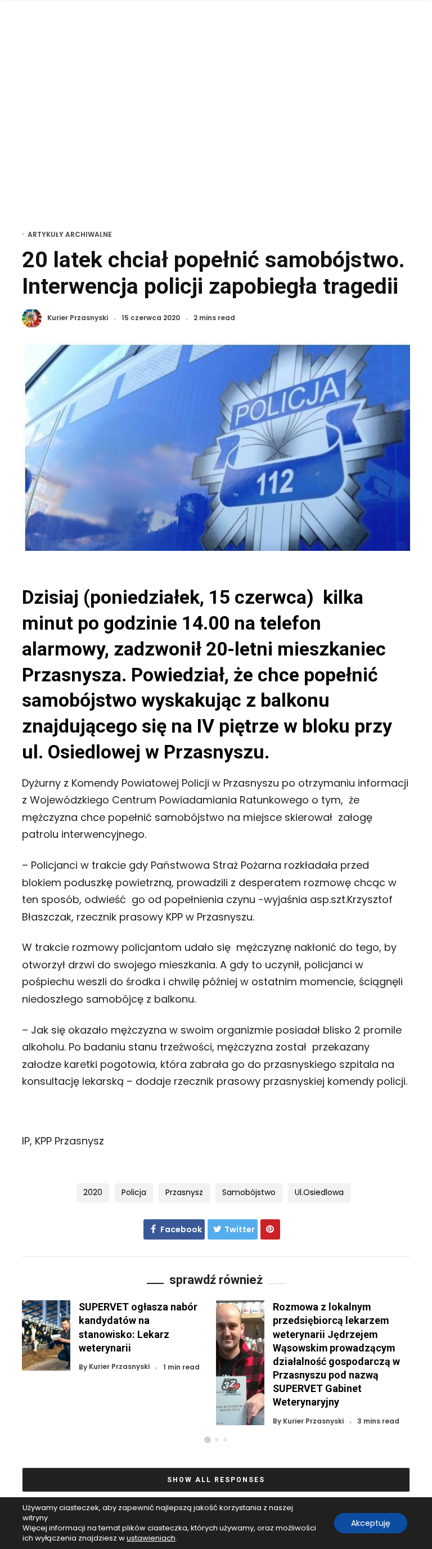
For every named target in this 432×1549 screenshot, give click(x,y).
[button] (207, 1439)
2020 (92, 1192)
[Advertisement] (216, 112)
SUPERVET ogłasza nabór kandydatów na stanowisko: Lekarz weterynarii (138, 1327)
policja (134, 1192)
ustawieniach (151, 1538)
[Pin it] (270, 1229)
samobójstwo (249, 1192)
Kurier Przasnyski (77, 318)
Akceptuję (370, 1523)
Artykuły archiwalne (70, 234)
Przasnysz (184, 1192)
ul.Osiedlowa (319, 1192)
